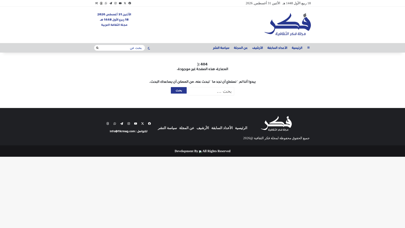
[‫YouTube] (120, 3)
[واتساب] (106, 3)
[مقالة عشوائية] (96, 3)
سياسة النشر (221, 48)
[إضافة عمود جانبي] (308, 48)
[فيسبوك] (129, 3)
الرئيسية (297, 48)
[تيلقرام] (110, 3)
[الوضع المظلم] (148, 48)
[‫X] (125, 3)
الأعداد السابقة (277, 48)
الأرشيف (257, 48)
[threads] (101, 3)
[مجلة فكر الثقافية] (288, 25)
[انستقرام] (115, 3)
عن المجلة (241, 48)
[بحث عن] (97, 48)
